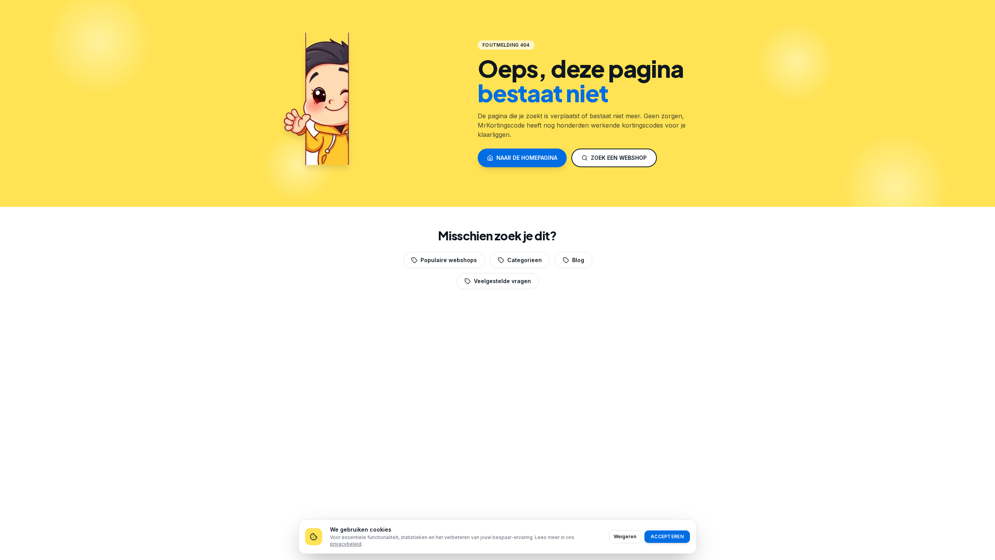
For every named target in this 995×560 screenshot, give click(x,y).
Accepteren (667, 536)
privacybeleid (345, 544)
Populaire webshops (449, 260)
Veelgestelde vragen (502, 281)
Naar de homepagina (526, 157)
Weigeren (625, 536)
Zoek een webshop (619, 157)
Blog (578, 260)
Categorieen (524, 260)
